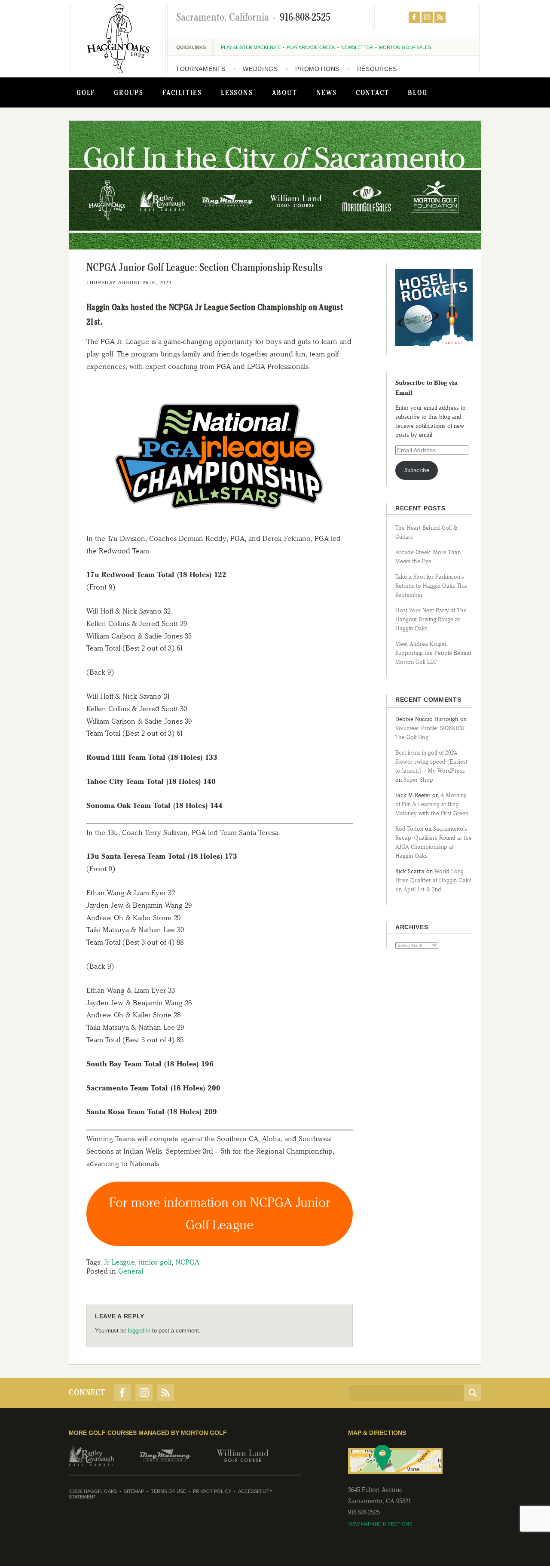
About (284, 92)
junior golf (155, 1262)
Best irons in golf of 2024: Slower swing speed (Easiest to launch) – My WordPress (431, 761)
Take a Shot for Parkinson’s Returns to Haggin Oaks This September (431, 586)
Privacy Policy (212, 1491)
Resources (377, 68)
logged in (139, 1330)
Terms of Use (168, 1491)
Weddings (260, 68)
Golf (85, 92)
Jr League (119, 1262)
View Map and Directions (380, 1523)
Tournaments (201, 68)
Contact (372, 92)
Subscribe (416, 470)
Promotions (317, 68)
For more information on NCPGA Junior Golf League (219, 1213)
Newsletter (357, 47)
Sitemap (134, 1491)
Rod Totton (409, 829)
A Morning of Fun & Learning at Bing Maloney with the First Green (431, 804)
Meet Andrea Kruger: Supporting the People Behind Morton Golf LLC (433, 653)
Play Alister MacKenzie (251, 47)
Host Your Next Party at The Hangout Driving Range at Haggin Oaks (431, 619)
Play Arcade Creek (311, 47)
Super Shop (418, 780)
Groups (129, 92)
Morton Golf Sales (405, 47)
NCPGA (187, 1262)
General (130, 1271)
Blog (417, 92)
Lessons (237, 92)
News (326, 92)
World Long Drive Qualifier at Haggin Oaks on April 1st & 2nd (433, 880)
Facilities (182, 92)
